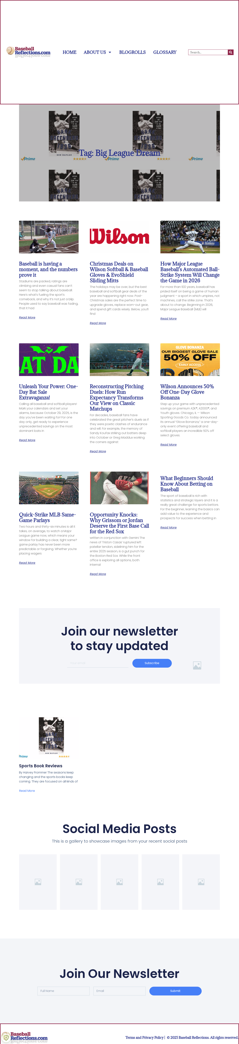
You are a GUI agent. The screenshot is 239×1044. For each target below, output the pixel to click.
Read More (27, 317)
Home (69, 52)
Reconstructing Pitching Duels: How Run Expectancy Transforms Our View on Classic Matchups (116, 397)
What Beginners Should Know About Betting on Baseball (186, 484)
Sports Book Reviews (40, 766)
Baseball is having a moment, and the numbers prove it (48, 269)
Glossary (164, 52)
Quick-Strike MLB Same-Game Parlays (47, 517)
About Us (95, 52)
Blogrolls (132, 52)
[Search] (230, 52)
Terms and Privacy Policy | (145, 1037)
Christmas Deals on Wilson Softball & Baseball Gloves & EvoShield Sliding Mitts (119, 272)
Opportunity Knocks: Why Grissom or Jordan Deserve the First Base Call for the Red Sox (119, 523)
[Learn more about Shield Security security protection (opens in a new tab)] (6, 1037)
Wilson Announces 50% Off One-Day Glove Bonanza (187, 392)
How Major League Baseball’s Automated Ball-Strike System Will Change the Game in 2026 (190, 272)
